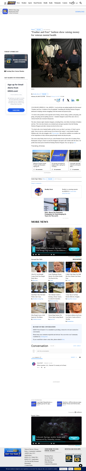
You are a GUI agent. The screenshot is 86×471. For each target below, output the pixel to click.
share (75, 367)
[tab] (36, 357)
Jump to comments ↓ (36, 183)
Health (45, 3)
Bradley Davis (36, 94)
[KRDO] (11, 3)
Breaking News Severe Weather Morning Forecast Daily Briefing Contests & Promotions (51, 460)
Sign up (78, 345)
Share (70, 3)
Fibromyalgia (55, 133)
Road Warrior (38, 3)
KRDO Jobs (28, 453)
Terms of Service (29, 449)
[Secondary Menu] (6, 3)
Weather (24, 3)
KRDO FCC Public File (31, 457)
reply (38, 367)
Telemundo (57, 3)
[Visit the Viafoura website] (78, 412)
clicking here (44, 336)
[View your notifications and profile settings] (80, 357)
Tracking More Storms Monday (15, 71)
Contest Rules (29, 465)
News (18, 3)
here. (75, 142)
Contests (64, 3)
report (78, 367)
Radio (50, 3)
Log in (74, 345)
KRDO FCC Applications (31, 459)
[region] (56, 379)
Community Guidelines (35, 451)
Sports (30, 3)
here (63, 339)
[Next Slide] (80, 161)
